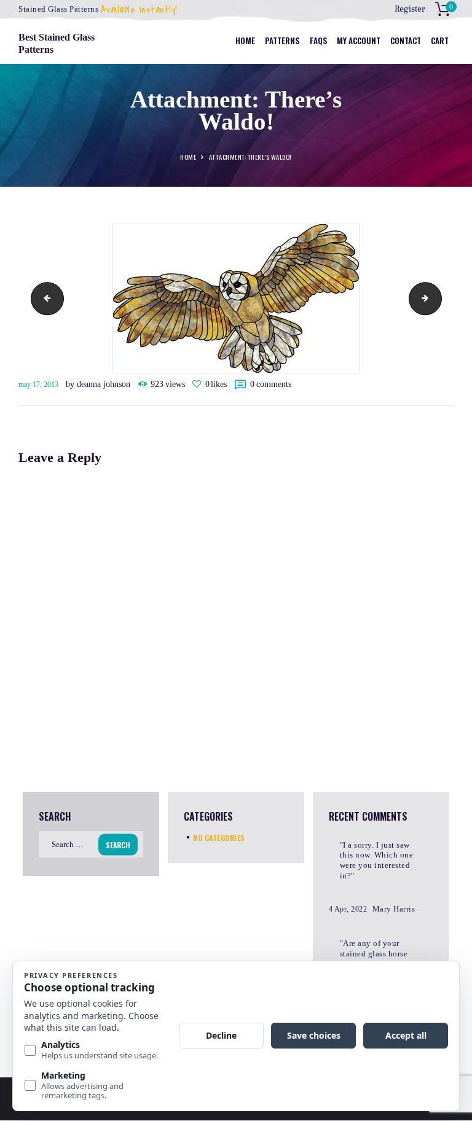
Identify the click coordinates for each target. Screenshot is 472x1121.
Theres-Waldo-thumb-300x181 (43, 298)
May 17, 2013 (38, 384)
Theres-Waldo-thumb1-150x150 (437, 298)
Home (188, 157)
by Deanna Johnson (99, 384)
